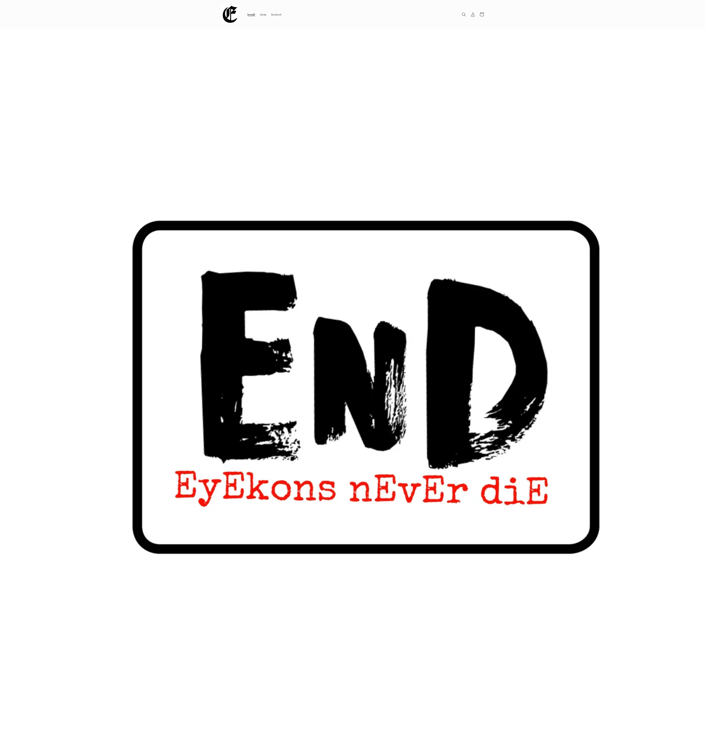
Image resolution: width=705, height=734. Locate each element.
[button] (464, 14)
